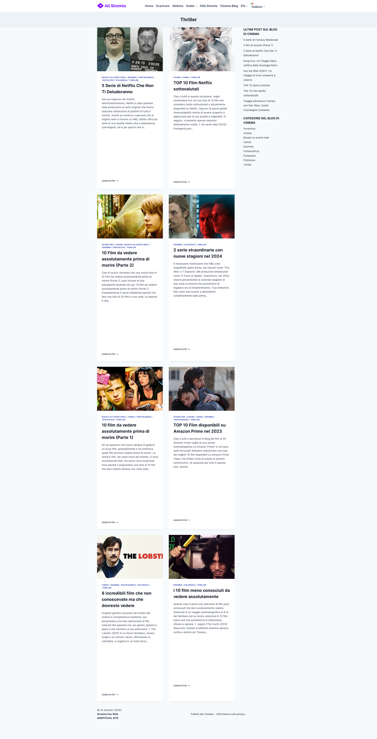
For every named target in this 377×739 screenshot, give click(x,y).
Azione (177, 77)
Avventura (108, 244)
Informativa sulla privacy (230, 714)
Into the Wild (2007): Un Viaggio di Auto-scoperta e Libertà (259, 75)
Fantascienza (146, 77)
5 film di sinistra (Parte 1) (258, 45)
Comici (185, 77)
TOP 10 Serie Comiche (256, 85)
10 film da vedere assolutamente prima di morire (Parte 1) (125, 431)
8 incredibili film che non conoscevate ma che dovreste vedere (126, 599)
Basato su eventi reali (114, 77)
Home (149, 6)
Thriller (133, 80)
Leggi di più (110, 181)
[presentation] (130, 49)
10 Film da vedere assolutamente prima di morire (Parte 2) (125, 259)
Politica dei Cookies (202, 714)
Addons (177, 6)
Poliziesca (122, 80)
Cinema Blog (229, 6)
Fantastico (108, 80)
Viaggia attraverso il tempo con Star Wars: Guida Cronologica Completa (259, 105)
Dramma (132, 77)
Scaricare (163, 6)
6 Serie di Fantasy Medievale (260, 39)
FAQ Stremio (209, 6)
